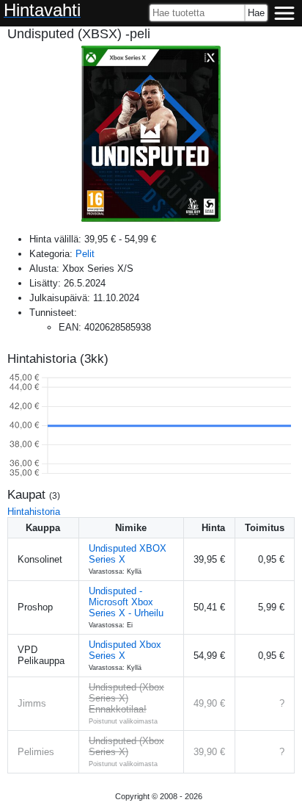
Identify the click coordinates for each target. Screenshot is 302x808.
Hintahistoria (33, 511)
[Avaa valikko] (284, 13)
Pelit (85, 253)
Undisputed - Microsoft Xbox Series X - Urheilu (126, 601)
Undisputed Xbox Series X (125, 650)
